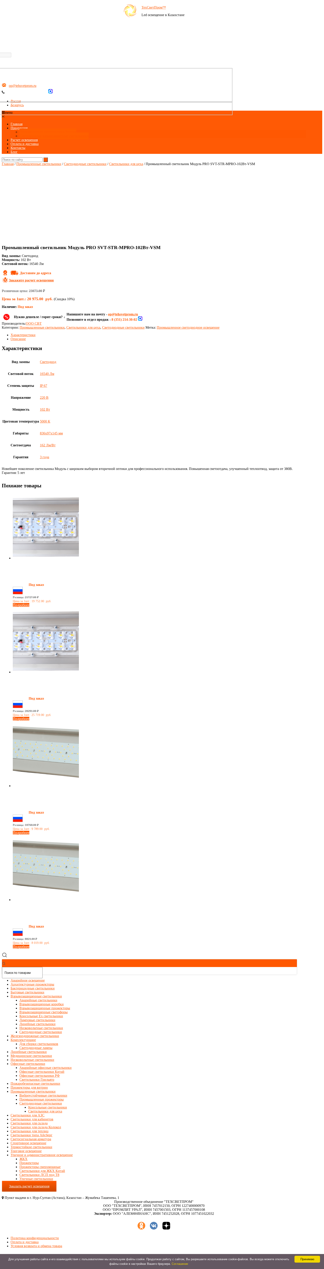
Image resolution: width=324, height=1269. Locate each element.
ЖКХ (23, 1159)
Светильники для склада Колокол (36, 1127)
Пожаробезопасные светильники (35, 1083)
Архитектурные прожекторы (32, 984)
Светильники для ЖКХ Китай (42, 1171)
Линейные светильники (37, 1024)
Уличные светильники (36, 1179)
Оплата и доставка (25, 144)
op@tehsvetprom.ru (123, 314)
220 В (44, 397)
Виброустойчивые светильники (43, 1095)
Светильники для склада (29, 1123)
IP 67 (43, 386)
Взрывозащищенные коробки (41, 1004)
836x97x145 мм (51, 433)
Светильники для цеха (126, 164)
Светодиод (48, 362)
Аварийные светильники (38, 1000)
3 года (44, 457)
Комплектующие (23, 1040)
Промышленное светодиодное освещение (188, 327)
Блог (14, 152)
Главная (16, 124)
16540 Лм (47, 374)
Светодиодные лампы (35, 1048)
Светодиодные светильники (85, 164)
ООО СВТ (34, 323)
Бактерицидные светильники (33, 988)
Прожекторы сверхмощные (40, 1167)
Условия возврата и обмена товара (36, 1246)
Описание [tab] (18, 339)
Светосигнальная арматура (31, 1139)
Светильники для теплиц (29, 1131)
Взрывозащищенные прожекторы (44, 1008)
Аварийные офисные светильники (45, 1068)
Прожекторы (29, 1163)
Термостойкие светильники (31, 1147)
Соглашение (180, 1263)
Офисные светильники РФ (39, 1075)
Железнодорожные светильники (35, 1036)
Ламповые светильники (37, 1020)
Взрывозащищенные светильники (36, 996)
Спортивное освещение (28, 1143)
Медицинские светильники (31, 1056)
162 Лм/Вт (48, 445)
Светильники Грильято (36, 1079)
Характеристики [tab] (23, 335)
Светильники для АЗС (28, 1115)
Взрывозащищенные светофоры (43, 1012)
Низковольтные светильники (41, 1028)
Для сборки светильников (38, 1044)
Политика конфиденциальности (35, 1238)
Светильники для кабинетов (32, 1119)
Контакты (18, 148)
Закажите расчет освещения (31, 280)
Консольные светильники (47, 1107)
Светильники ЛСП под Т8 (39, 1175)
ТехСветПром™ (154, 7)
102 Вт (45, 409)
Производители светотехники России (47, 132)
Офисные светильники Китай (41, 1071)
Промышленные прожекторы (41, 1099)
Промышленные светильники (38, 164)
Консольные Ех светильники (41, 1016)
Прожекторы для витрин (29, 1087)
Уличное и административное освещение (42, 1155)
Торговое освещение (26, 1151)
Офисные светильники (28, 1064)
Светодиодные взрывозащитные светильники (54, 136)
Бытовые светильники (27, 992)
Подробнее (21, 605)
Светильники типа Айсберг (31, 1135)
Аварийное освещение (28, 980)
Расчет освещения (24, 140)
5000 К (45, 421)
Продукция (19, 128)
